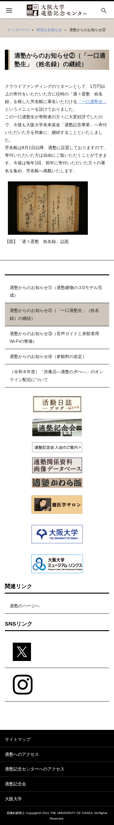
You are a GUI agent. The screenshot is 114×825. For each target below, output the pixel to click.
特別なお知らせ (49, 30)
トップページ (18, 30)
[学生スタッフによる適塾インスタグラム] (57, 685)
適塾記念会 (15, 783)
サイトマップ (17, 739)
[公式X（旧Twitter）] (57, 652)
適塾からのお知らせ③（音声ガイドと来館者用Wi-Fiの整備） (54, 337)
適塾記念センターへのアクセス (34, 768)
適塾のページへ (25, 605)
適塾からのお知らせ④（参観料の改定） (48, 356)
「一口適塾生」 (92, 101)
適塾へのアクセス (22, 754)
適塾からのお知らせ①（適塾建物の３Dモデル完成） (56, 291)
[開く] (9, 11)
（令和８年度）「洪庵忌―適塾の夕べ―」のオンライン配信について (56, 375)
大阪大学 (13, 798)
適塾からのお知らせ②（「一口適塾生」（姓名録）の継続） (54, 314)
